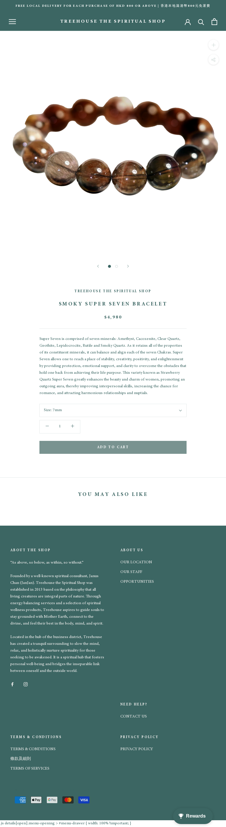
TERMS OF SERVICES (29, 769)
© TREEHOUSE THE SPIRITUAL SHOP (52, 790)
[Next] (128, 266)
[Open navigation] (12, 21)
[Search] (201, 22)
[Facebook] (12, 683)
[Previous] (98, 266)
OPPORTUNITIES (137, 582)
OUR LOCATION (136, 562)
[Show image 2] (116, 266)
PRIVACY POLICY (136, 749)
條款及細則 (20, 759)
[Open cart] (214, 21)
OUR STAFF (131, 572)
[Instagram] (26, 683)
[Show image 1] (109, 266)
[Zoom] (213, 45)
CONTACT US (133, 717)
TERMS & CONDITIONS (33, 749)
